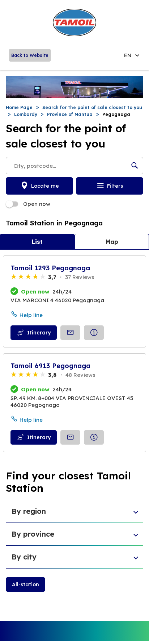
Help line (31, 315)
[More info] (94, 332)
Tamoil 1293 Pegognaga (50, 268)
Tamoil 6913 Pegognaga (50, 366)
